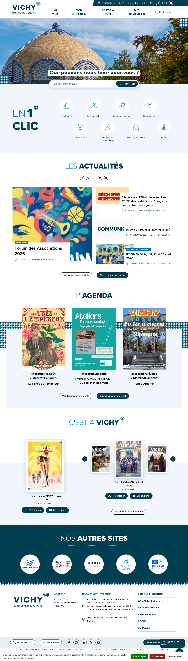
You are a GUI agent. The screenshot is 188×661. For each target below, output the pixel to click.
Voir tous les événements (75, 396)
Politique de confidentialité (90, 649)
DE (131, 2)
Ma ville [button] (55, 12)
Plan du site (47, 649)
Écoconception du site (158, 649)
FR (126, 2)
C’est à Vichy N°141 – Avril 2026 (129, 484)
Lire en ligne (61, 511)
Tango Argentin (144, 384)
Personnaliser (175, 656)
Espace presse (147, 614)
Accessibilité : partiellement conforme (125, 649)
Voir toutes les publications (129, 511)
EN (120, 2)
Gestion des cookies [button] (29, 649)
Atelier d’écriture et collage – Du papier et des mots (94, 381)
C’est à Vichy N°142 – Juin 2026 (45, 497)
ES (136, 2)
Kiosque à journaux (150, 594)
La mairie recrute (150, 601)
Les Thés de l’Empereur (43, 384)
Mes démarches (137, 12)
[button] (84, 459)
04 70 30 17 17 (24, 642)
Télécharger (36, 511)
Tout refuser (157, 656)
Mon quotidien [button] (79, 12)
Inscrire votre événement (113, 396)
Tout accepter (139, 656)
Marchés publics (148, 607)
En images (144, 628)
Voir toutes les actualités (76, 275)
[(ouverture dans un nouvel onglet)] (30, 564)
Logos (142, 621)
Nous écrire (53, 642)
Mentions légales (64, 649)
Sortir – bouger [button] (108, 12)
